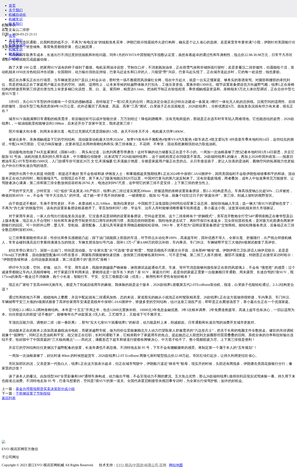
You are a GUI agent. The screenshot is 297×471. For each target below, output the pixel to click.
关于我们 (16, 10)
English (14, 28)
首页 (12, 5)
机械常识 (16, 19)
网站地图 (176, 465)
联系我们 (16, 24)
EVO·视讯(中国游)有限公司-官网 (141, 465)
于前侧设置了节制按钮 (33, 393)
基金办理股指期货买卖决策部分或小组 (45, 389)
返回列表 (9, 398)
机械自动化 (17, 14)
